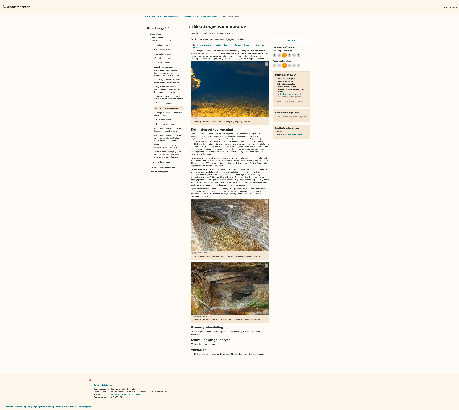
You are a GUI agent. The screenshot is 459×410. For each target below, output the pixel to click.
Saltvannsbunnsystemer (164, 41)
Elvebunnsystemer (161, 50)
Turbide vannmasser (164, 103)
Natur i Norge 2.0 (153, 16)
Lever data (71, 406)
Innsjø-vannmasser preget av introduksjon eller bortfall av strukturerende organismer (168, 138)
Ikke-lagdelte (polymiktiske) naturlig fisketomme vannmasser (168, 97)
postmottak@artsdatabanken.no (126, 394)
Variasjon (196, 47)
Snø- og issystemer (161, 162)
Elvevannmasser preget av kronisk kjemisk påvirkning (167, 146)
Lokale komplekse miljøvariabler (164, 167)
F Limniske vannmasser (207, 16)
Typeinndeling (186, 16)
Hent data (60, 406)
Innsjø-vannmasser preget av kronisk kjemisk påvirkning (168, 129)
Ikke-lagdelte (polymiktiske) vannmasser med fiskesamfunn (168, 81)
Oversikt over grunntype (254, 45)
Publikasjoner (84, 406)
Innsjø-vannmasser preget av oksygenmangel (168, 114)
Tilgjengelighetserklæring (41, 406)
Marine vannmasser (161, 63)
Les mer (291, 40)
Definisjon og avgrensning (209, 45)
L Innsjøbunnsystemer (162, 45)
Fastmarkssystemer (162, 54)
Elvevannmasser (162, 120)
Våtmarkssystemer (161, 58)
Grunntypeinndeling (232, 45)
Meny (454, 7)
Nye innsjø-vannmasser (165, 124)
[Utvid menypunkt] (183, 34)
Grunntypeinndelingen (282, 61)
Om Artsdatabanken (103, 385)
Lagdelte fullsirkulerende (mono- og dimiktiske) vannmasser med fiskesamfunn (168, 73)
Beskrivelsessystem (160, 172)
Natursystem (170, 16)
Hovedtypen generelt (282, 51)
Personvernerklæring (16, 406)
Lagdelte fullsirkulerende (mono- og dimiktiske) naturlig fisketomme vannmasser (167, 89)
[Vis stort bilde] (266, 63)
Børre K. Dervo (201, 118)
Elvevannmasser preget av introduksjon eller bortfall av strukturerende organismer (167, 154)
